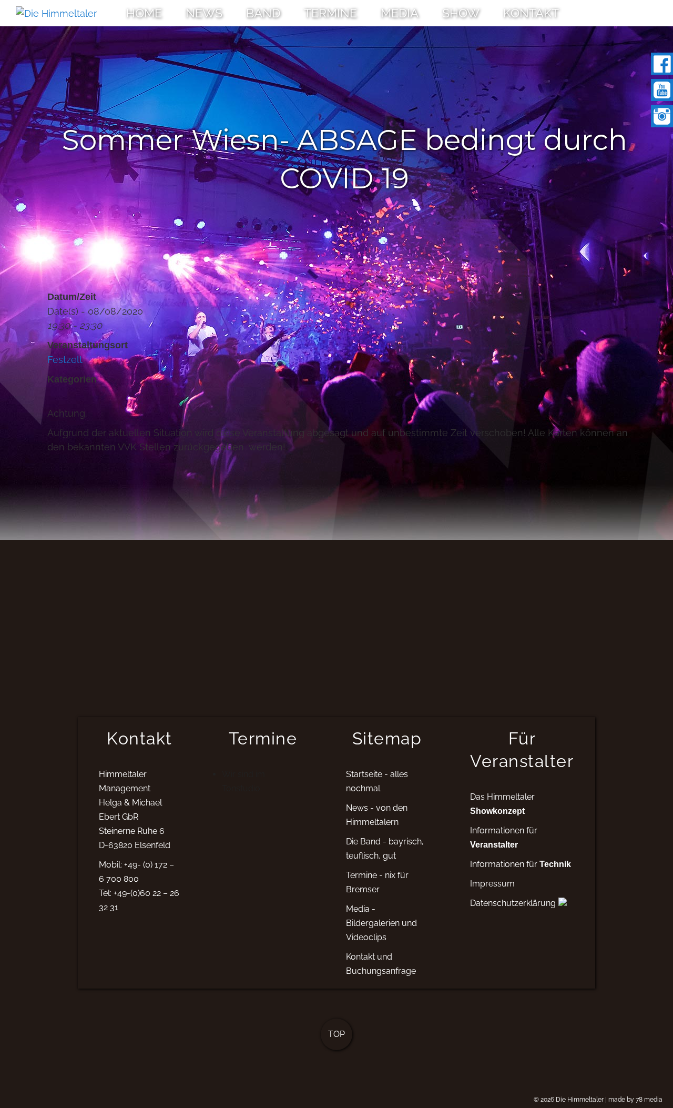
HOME (144, 13)
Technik (555, 864)
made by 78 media (635, 1099)
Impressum (492, 884)
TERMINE (330, 13)
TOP (336, 1034)
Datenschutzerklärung (513, 903)
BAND (263, 13)
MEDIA (400, 13)
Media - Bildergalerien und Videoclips (381, 923)
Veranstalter (494, 844)
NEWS (204, 13)
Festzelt (65, 359)
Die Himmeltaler (580, 1099)
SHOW (461, 13)
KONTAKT (531, 13)
